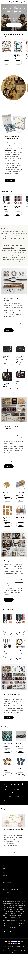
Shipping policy (15, 953)
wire (13, 436)
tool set (8, 323)
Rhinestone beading (6, 768)
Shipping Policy (6, 893)
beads (16, 148)
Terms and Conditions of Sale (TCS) (11, 889)
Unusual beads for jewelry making (19, 744)
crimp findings (18, 457)
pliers (5, 312)
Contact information (8, 950)
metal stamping (10, 316)
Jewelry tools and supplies (6, 384)
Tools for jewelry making (6, 357)
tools (15, 150)
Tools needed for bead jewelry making (20, 357)
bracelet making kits (11, 571)
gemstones (6, 457)
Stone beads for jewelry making (7, 744)
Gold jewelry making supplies (7, 518)
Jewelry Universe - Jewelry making (13, 946)
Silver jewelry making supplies (20, 493)
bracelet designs (11, 157)
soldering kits (10, 312)
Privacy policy (8, 948)
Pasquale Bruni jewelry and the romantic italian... (13, 830)
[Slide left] (10, 69)
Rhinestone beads (19, 768)
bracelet (17, 591)
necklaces (14, 155)
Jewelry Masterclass (14, 25)
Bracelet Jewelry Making (6, 651)
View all (25, 809)
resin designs (14, 442)
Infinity (16, 924)
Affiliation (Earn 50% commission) (11, 869)
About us (5, 865)
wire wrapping (15, 314)
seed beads (15, 455)
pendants (20, 155)
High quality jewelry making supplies (20, 518)
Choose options (21, 363)
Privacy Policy (6, 879)
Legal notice (6, 876)
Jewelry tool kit (19, 381)
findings (6, 438)
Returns (4, 886)
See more (10, 180)
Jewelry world (5, 54)
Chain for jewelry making (6, 493)
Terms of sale (22, 950)
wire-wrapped (19, 582)
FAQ (4, 872)
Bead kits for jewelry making (5, 207)
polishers (19, 312)
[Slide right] (17, 69)
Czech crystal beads (9, 702)
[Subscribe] (23, 801)
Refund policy (15, 948)
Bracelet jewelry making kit (17, 207)
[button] (3, 2)
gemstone (14, 700)
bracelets (20, 705)
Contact (4, 862)
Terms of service (7, 883)
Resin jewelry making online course (17, 55)
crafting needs (10, 452)
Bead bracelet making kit (20, 651)
